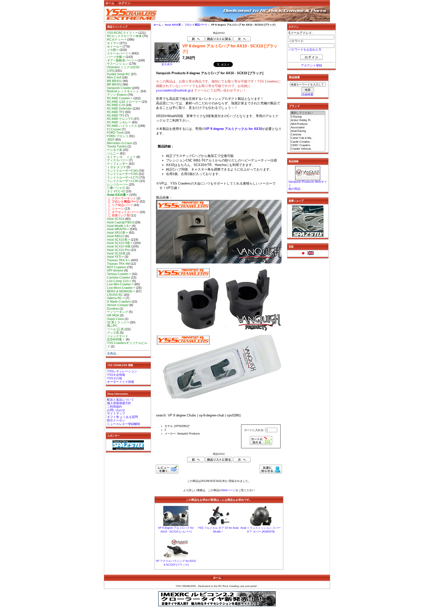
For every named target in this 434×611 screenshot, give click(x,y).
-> (118, 195)
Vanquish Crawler (119, 88)
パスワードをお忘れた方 (304, 49)
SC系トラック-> (118, 322)
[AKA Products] (307, 124)
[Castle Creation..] (307, 142)
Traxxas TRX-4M (118, 264)
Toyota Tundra (117, 146)
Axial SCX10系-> (118, 239)
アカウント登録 (311, 65)
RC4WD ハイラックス (122, 126)
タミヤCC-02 (116, 191)
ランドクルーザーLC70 (123, 177)
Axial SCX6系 (116, 253)
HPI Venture (115, 270)
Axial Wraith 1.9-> (119, 226)
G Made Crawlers (119, 301)
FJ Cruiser (114, 129)
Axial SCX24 (115, 219)
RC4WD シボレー (119, 122)
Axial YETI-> (115, 256)
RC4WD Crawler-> (120, 98)
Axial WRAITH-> (118, 229)
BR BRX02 (114, 84)
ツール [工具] (115, 329)
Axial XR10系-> (117, 232)
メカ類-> (113, 50)
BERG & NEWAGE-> (121, 291)
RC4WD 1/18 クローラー (124, 102)
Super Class (115, 319)
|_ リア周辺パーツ (120, 205)
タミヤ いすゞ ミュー (121, 157)
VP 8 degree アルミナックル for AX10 (233, 129)
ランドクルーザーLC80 (123, 181)
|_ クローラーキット (121, 198)
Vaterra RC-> (116, 298)
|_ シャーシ (115, 208)
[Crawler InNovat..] (307, 149)
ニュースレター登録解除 (123, 424)
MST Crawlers (116, 267)
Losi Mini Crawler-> (120, 284)
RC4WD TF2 (115, 112)
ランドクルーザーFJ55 (122, 174)
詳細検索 (307, 94)
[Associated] (307, 127)
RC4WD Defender (119, 108)
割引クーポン (116, 420)
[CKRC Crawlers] (307, 145)
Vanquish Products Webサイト (307, 183)
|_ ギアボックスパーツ (123, 212)
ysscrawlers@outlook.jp (173, 90)
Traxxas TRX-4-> (118, 260)
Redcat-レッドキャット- (123, 91)
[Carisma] (307, 134)
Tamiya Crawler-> (119, 274)
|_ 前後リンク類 (118, 215)
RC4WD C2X (116, 105)
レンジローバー (117, 184)
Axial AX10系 (173, 24)
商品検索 (294, 77)
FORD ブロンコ (117, 136)
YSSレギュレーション (122, 371)
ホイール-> (114, 46)
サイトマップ (116, 413)
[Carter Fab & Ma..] (307, 138)
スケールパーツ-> (119, 53)
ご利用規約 (114, 406)
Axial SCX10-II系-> (120, 243)
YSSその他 (114, 378)
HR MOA (113, 315)
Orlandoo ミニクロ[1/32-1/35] (123, 68)
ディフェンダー (117, 163)
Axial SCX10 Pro (118, 250)
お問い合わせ (116, 410)
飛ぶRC (112, 325)
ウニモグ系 (114, 150)
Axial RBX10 (115, 236)
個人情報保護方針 (119, 403)
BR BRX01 (114, 81)
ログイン (125, 3)
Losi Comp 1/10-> (119, 281)
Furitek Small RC (118, 74)
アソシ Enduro (117, 95)
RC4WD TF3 (115, 115)
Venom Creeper (118, 305)
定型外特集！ (116, 339)
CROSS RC (115, 295)
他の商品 (294, 189)
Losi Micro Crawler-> (121, 288)
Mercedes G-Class (119, 143)
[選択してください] (307, 113)
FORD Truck (115, 132)
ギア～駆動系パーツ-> (122, 60)
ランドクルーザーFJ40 (122, 170)
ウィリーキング (117, 312)
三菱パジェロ (116, 188)
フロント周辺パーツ (196, 24)
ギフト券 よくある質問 (122, 417)
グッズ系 (113, 332)
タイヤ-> (113, 43)
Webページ (229, 490)
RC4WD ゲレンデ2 (120, 119)
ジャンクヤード (117, 336)
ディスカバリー (117, 160)
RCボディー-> (116, 39)
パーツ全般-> (116, 57)
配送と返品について (120, 399)
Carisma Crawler (118, 277)
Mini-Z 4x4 (114, 77)
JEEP (111, 139)
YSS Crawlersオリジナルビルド (127, 344)
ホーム (110, 3)
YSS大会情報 (116, 375)
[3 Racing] (307, 117)
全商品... (112, 353)
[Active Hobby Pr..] (307, 120)
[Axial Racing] (307, 131)
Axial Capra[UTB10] (120, 222)
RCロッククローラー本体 (124, 36)
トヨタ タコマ (116, 167)
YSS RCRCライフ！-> (122, 33)
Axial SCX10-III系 (119, 246)
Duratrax (113, 308)
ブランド (294, 106)
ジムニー (113, 153)
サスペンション (117, 63)
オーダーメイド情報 (120, 382)
